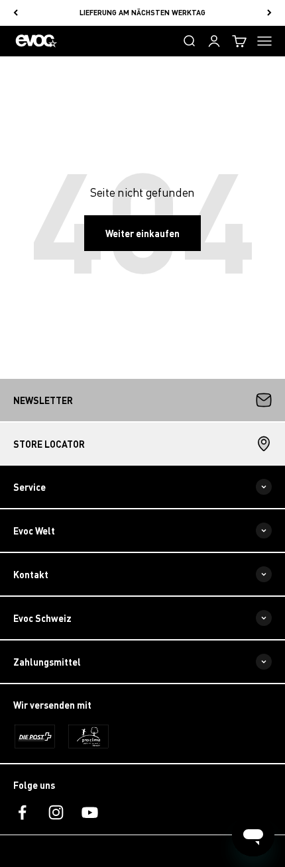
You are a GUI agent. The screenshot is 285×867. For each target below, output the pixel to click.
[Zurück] (15, 13)
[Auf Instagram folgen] (56, 812)
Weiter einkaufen (142, 233)
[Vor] (269, 13)
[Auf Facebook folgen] (22, 812)
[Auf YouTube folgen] (90, 812)
